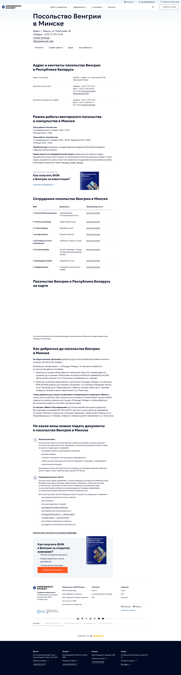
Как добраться (85, 47)
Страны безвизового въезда (102, 594)
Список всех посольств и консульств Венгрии (54, 533)
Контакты (112, 7)
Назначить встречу (128, 610)
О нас (123, 590)
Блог (122, 594)
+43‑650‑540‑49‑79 (69, 664)
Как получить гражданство (72, 604)
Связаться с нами (169, 7)
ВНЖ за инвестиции (69, 590)
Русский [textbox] (130, 2)
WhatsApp (127, 607)
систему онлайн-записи (72, 162)
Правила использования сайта (53, 623)
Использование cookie (90, 623)
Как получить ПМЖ (69, 601)
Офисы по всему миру (171, 2)
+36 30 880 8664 (98, 662)
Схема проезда (41, 37)
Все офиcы (125, 664)
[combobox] (129, 2)
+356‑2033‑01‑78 (39, 664)
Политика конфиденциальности (73, 623)
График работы (56, 47)
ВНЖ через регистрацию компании (75, 597)
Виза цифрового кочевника (72, 594)
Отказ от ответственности (105, 623)
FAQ (93, 597)
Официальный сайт (43, 41)
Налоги (94, 590)
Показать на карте (39, 661)
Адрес (71, 47)
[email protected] (93, 213)
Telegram (138, 607)
